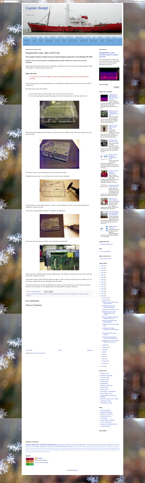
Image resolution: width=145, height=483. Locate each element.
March (104, 358)
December (105, 298)
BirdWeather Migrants (106, 412)
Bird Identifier (104, 383)
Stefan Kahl (72, 449)
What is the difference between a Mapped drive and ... (110, 317)
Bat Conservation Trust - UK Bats (109, 399)
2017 (102, 286)
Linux (34, 40)
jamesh (39, 451)
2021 (102, 277)
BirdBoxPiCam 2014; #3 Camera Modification (108, 306)
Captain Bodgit (37, 8)
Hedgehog (27, 40)
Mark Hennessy (104, 448)
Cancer (88, 37)
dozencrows (28, 451)
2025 (102, 268)
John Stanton (86, 448)
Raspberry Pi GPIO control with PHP (114, 186)
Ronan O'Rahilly (107, 445)
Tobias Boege (91, 449)
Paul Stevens (40, 449)
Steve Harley (79, 449)
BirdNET (60, 37)
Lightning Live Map (106, 401)
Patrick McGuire (32, 445)
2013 (102, 295)
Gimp (114, 37)
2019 (102, 282)
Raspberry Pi (93, 40)
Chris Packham (35, 446)
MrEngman (28, 449)
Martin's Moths (104, 387)
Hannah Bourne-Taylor (45, 446)
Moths (41, 40)
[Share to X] (48, 292)
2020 (102, 279)
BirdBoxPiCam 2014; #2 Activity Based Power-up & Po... (110, 341)
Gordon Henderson (48, 445)
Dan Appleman (35, 448)
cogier (118, 449)
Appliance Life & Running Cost (109, 424)
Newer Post (29, 350)
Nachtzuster (60, 445)
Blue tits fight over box (106, 393)
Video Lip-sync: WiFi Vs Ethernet (113, 199)
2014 (102, 293)
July (103, 352)
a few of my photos (106, 251)
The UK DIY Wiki (105, 377)
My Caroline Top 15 (106, 258)
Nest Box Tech (104, 389)
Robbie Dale (51, 449)
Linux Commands (105, 410)
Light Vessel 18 (105, 381)
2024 (102, 270)
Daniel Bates (42, 448)
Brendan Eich (104, 446)
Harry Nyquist (75, 448)
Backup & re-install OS (107, 414)
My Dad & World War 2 (107, 244)
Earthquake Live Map (106, 403)
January (104, 363)
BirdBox (52, 37)
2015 (102, 291)
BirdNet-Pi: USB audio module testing (113, 127)
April (103, 356)
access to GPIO (34, 294)
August (104, 349)
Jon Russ (74, 445)
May (103, 354)
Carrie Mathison (115, 446)
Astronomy (33, 37)
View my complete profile (41, 462)
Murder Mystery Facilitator (107, 420)
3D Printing (110, 40)
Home (25, 37)
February (104, 361)
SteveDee (40, 458)
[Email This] (45, 292)
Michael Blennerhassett (114, 448)
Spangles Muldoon (65, 449)
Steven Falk (85, 449)
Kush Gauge (104, 418)
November (105, 300)
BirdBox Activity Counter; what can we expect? (110, 302)
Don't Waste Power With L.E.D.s (110, 309)
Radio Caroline (73, 40)
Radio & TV (83, 40)
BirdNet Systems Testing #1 (113, 227)
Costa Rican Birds (105, 426)
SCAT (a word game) (106, 422)
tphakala (101, 445)
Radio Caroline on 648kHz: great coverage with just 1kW (114, 113)
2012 (102, 366)
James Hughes (54, 446)
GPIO (63, 294)
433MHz (26, 44)
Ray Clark (45, 449)
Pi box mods (69, 294)
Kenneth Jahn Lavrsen (92, 445)
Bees (46, 37)
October (104, 345)
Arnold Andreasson (96, 446)
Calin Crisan (28, 446)
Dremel (49, 294)
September (105, 347)
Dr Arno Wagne (54, 448)
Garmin (107, 37)
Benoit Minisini (116, 444)
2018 (102, 284)
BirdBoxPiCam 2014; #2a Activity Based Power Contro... (109, 313)
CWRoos (110, 446)
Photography (49, 40)
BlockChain (69, 37)
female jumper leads (57, 294)
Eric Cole (60, 448)
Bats (41, 37)
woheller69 (69, 446)
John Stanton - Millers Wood (108, 391)
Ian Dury (80, 448)
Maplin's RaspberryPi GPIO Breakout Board (109, 321)
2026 (102, 266)
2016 (102, 289)
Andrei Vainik (89, 446)
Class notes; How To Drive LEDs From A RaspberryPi (109, 337)
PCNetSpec (33, 449)
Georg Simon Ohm (67, 448)
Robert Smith (57, 449)
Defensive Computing (106, 375)
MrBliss (65, 446)
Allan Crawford (82, 446)
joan (43, 451)
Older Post (90, 350)
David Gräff (48, 448)
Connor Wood (29, 448)
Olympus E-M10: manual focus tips (113, 140)
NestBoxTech (81, 445)
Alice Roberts (76, 446)
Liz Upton (99, 448)
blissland (109, 449)
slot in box (81, 294)
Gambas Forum (105, 373)
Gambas (100, 37)
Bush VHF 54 (79, 37)
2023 (102, 272)
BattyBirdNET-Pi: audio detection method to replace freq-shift (108, 54)
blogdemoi (113, 449)
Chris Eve (68, 445)
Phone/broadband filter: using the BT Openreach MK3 (113, 213)
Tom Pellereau (103, 449)
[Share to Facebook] (50, 292)
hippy (36, 451)
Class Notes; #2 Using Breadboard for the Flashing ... (110, 329)
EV (94, 37)
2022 (102, 275)
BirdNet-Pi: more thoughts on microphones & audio (113, 157)
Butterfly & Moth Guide (107, 385)
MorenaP (61, 446)
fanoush (33, 451)
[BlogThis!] (47, 292)
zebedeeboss (47, 451)
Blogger (76, 470)
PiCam (57, 40)
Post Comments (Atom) (39, 353)
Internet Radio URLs (106, 416)
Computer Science (43, 294)
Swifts (102, 40)
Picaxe (64, 40)
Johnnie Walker (92, 448)
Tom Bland (97, 449)
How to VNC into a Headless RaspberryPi (114, 172)
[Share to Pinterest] (52, 292)
